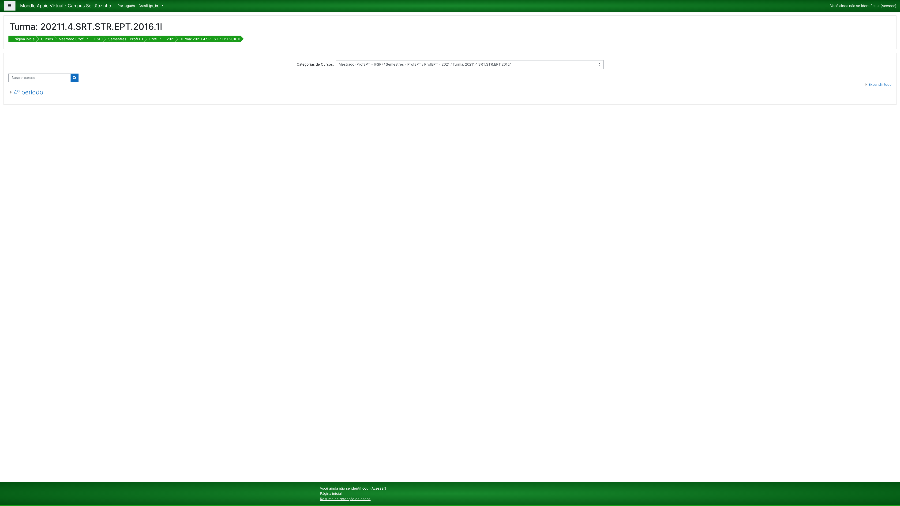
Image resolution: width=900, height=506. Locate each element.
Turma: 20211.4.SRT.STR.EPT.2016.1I (210, 39)
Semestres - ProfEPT (126, 39)
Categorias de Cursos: (315, 64)
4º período (28, 92)
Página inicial (24, 39)
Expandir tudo (880, 84)
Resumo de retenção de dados (345, 499)
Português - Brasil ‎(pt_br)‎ (139, 6)
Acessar (888, 6)
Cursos (47, 39)
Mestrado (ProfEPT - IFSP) (81, 39)
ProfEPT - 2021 (162, 39)
